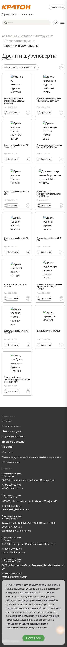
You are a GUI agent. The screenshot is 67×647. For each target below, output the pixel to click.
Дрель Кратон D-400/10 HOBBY (15, 286)
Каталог (7, 421)
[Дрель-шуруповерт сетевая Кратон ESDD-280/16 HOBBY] (50, 270)
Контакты (8, 452)
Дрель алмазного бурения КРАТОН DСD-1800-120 (49, 100)
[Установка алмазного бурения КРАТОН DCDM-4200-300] (17, 84)
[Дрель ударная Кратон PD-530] (17, 223)
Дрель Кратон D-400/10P (48, 331)
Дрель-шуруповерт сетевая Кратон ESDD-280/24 (49, 146)
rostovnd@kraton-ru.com (14, 577)
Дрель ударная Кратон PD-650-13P (16, 332)
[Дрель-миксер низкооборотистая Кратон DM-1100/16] (50, 177)
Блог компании (11, 426)
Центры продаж (11, 431)
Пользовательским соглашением (26, 623)
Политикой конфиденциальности (26, 627)
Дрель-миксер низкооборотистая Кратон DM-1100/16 (49, 194)
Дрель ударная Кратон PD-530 (16, 239)
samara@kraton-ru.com (13, 552)
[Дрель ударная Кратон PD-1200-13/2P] (17, 130)
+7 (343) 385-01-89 (12, 527)
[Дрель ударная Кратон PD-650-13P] (17, 316)
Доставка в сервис (13, 442)
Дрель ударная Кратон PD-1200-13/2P (16, 146)
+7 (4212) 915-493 (11, 485)
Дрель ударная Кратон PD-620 (49, 239)
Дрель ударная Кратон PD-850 (16, 193)
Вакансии (7, 447)
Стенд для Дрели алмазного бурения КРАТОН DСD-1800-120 (17, 379)
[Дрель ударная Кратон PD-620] (50, 223)
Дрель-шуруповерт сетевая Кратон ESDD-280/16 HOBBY (49, 287)
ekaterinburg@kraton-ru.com (16, 531)
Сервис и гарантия (13, 436)
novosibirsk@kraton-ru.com (15, 509)
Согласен (33, 638)
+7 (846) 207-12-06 (12, 549)
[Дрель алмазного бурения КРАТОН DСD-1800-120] (50, 84)
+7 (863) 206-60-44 (12, 574)
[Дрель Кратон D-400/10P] (50, 316)
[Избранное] (28, 113)
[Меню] (62, 22)
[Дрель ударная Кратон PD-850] (17, 177)
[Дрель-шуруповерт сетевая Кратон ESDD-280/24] (50, 130)
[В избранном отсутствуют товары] (55, 22)
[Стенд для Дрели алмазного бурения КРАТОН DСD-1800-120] (17, 363)
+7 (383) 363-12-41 (12, 506)
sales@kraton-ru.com (12, 488)
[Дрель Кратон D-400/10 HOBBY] (17, 270)
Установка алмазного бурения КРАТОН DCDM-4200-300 (15, 101)
